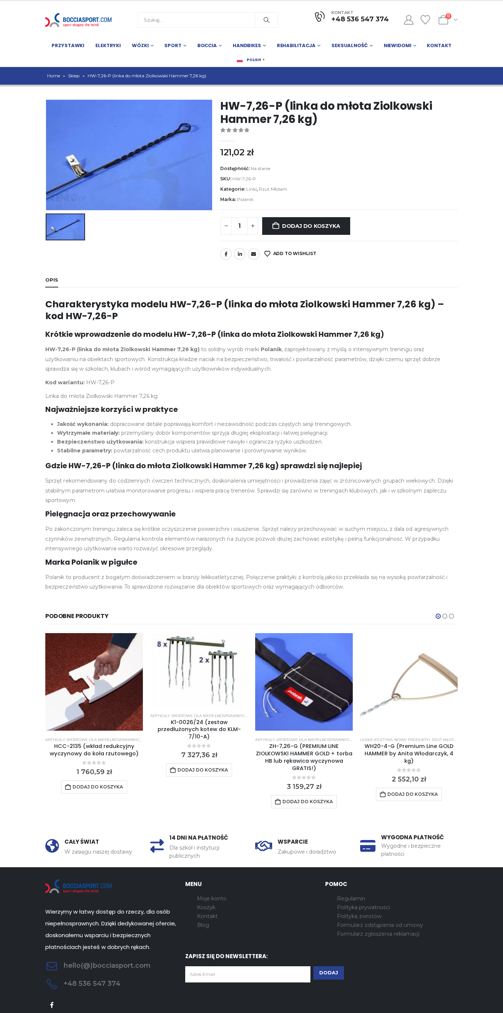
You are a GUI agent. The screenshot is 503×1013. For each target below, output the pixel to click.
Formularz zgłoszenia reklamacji (378, 934)
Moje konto (211, 898)
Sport (172, 45)
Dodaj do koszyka (311, 226)
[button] (438, 616)
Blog (203, 925)
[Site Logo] (78, 20)
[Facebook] (52, 1005)
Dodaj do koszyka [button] (98, 787)
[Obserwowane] (425, 20)
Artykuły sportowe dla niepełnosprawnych (94, 739)
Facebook (226, 254)
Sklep (74, 75)
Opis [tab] (51, 280)
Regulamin (351, 898)
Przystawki (68, 45)
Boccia (207, 45)
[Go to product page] (94, 682)
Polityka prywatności (363, 907)
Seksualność (349, 45)
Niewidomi (397, 45)
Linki (251, 189)
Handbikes (247, 45)
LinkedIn (240, 254)
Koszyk (206, 907)
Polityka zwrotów (359, 916)
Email (254, 254)
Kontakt (439, 45)
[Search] (266, 20)
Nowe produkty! (412, 739)
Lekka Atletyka (376, 739)
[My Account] (408, 20)
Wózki (140, 45)
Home (53, 75)
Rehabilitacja (296, 45)
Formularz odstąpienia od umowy (380, 925)
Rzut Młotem (273, 189)
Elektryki (108, 45)
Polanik (245, 199)
